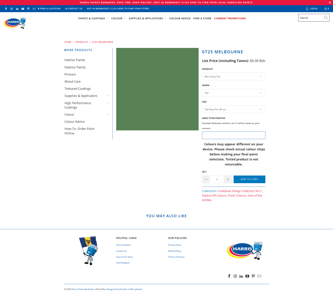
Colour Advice (180, 18)
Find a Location (50, 8)
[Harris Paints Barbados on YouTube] (22, 8)
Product (207, 68)
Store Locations (123, 244)
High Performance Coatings (78, 105)
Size (204, 101)
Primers (70, 74)
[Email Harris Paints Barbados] (33, 8)
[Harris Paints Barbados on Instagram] (11, 8)
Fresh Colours (237, 195)
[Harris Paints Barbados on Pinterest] (28, 8)
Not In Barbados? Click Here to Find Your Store (118, 8)
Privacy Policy (174, 244)
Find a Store (202, 18)
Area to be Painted (230, 123)
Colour (116, 18)
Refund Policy (174, 250)
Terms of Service (176, 256)
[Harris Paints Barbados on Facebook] (5, 8)
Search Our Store (124, 256)
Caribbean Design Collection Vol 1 (240, 191)
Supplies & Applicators (146, 18)
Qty (204, 171)
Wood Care (73, 81)
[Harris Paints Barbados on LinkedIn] (17, 8)
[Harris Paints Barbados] (14, 23)
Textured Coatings (78, 88)
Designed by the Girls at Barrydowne (124, 289)
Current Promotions (230, 18)
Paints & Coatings (91, 18)
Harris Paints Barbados (83, 289)
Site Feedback (123, 262)
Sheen (205, 85)
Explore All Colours (214, 195)
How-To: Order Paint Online (79, 131)
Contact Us (75, 8)
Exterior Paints (75, 67)
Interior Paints (75, 60)
